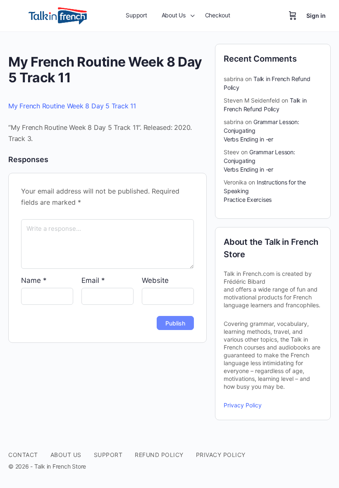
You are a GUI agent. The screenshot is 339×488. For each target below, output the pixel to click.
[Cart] (292, 15)
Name (34, 280)
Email (93, 280)
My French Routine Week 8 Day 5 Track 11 (72, 106)
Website (155, 280)
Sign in (316, 15)
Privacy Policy (243, 405)
